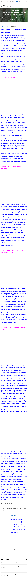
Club (7, 508)
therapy (3, 510)
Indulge (18, 508)
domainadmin (5, 26)
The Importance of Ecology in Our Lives (10, 562)
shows (24, 508)
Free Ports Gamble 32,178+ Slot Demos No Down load (13, 570)
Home (8, 16)
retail (21, 508)
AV (5, 508)
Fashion (14, 508)
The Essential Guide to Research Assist (10, 578)
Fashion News (15, 16)
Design (10, 508)
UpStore (16, 1)
